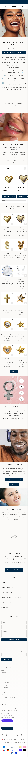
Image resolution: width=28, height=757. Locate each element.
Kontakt (3, 692)
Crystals (14, 484)
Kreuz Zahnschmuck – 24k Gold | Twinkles (7, 309)
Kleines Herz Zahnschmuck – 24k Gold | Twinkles (7, 231)
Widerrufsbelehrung (6, 667)
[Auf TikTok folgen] (18, 735)
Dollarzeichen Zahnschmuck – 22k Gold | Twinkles (7, 257)
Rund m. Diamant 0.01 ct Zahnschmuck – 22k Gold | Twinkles (7, 336)
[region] (14, 102)
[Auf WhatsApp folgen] (21, 735)
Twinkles (7, 227)
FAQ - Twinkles (5, 682)
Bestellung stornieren (6, 685)
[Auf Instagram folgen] (6, 735)
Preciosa (7, 279)
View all (14, 371)
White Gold (18, 479)
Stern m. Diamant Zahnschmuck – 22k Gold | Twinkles (21, 310)
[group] (9, 185)
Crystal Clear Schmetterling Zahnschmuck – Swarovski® (21, 284)
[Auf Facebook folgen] (2, 735)
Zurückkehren (4, 687)
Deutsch (7, 6)
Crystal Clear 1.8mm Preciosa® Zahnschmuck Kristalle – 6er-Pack (7, 283)
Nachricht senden (14, 639)
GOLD (8, 479)
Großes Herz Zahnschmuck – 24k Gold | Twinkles (21, 231)
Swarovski (21, 279)
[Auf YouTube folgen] (14, 735)
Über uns (3, 694)
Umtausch (4, 689)
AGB (2, 670)
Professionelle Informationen (8, 697)
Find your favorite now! (14, 569)
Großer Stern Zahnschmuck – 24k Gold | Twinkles (21, 362)
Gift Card (3, 699)
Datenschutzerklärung (7, 675)
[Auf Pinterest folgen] (10, 735)
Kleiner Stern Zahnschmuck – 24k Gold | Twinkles (21, 336)
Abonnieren (7, 659)
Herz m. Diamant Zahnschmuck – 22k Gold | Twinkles (7, 362)
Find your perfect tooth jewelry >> (14, 52)
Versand (3, 672)
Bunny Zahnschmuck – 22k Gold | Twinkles (20, 256)
